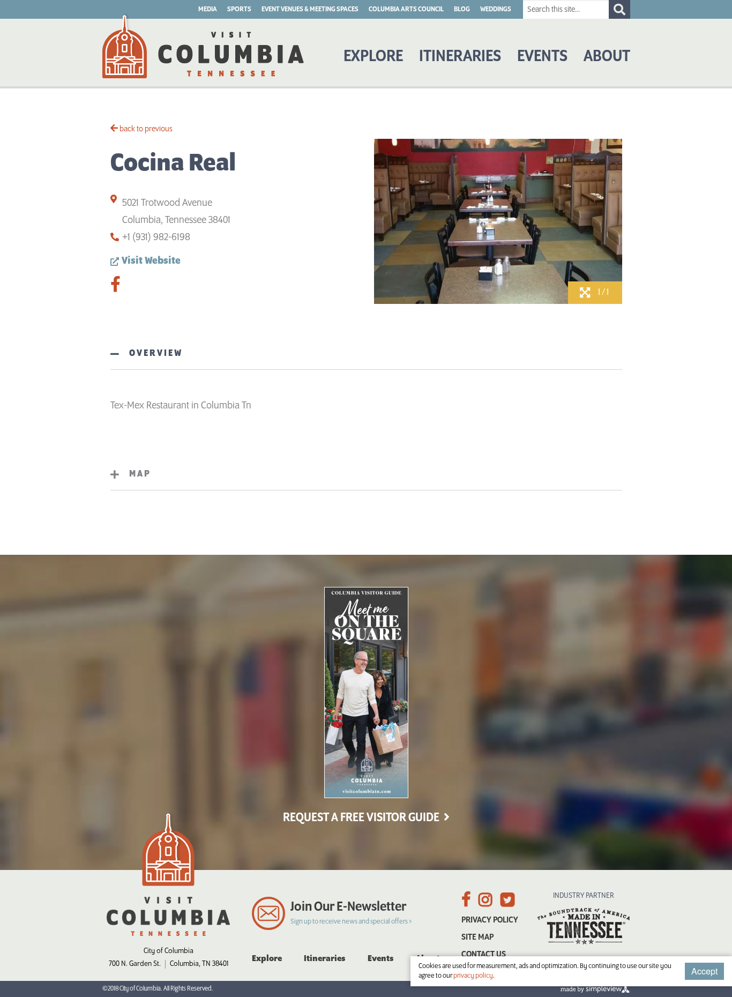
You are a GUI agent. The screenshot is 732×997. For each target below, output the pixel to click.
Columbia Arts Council (406, 9)
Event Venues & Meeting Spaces (310, 9)
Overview (156, 354)
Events (542, 56)
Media (207, 9)
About (607, 56)
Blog (462, 9)
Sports (239, 9)
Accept (704, 971)
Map (140, 474)
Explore (373, 56)
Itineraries (460, 56)
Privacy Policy (489, 920)
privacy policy (473, 976)
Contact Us (483, 954)
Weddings (495, 9)
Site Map (477, 937)
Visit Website (151, 261)
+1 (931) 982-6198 (156, 237)
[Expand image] (498, 301)
